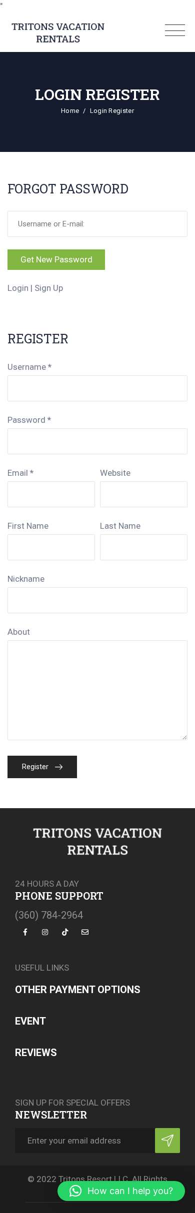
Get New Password (56, 259)
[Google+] (65, 931)
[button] (121, 1191)
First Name (28, 526)
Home (70, 110)
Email (21, 473)
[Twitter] (45, 931)
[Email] (85, 931)
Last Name (120, 526)
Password (29, 420)
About (19, 632)
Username (30, 367)
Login (18, 288)
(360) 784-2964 (49, 915)
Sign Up (48, 288)
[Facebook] (25, 931)
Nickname (26, 579)
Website (115, 473)
